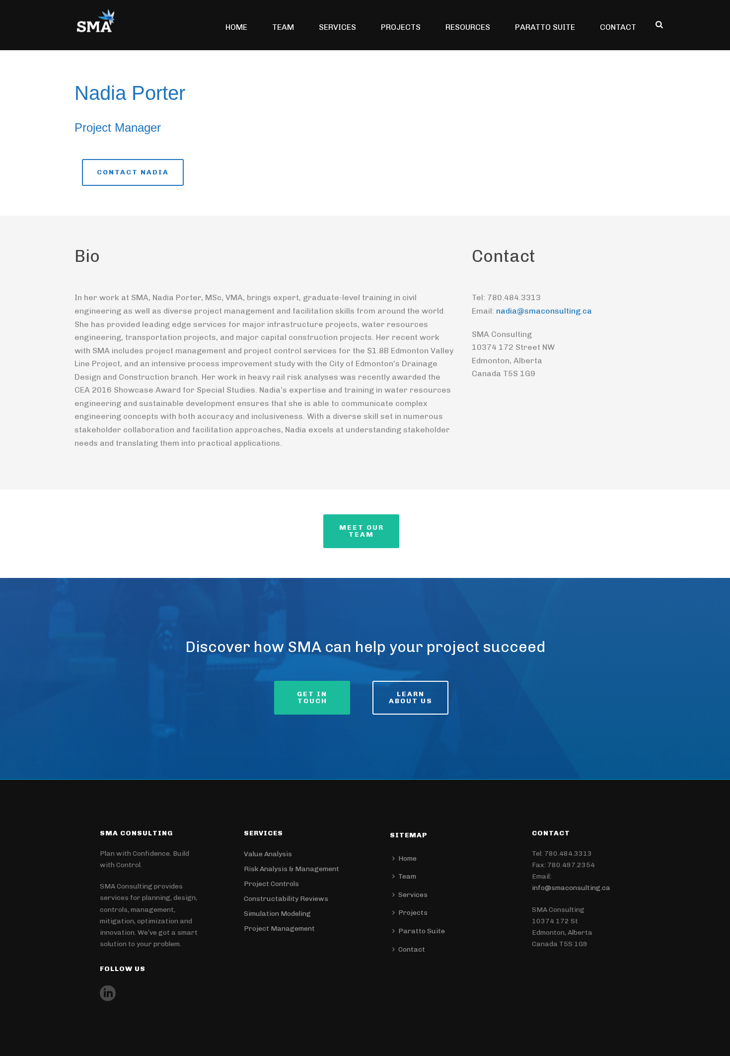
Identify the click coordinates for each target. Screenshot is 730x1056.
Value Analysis (268, 854)
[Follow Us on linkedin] (108, 994)
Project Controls (271, 884)
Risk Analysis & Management (291, 869)
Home (236, 27)
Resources (467, 27)
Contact (618, 27)
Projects (401, 27)
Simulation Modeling (277, 913)
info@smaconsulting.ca (571, 888)
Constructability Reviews (286, 898)
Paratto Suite (545, 27)
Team (283, 27)
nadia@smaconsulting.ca (544, 311)
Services (337, 27)
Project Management (279, 928)
